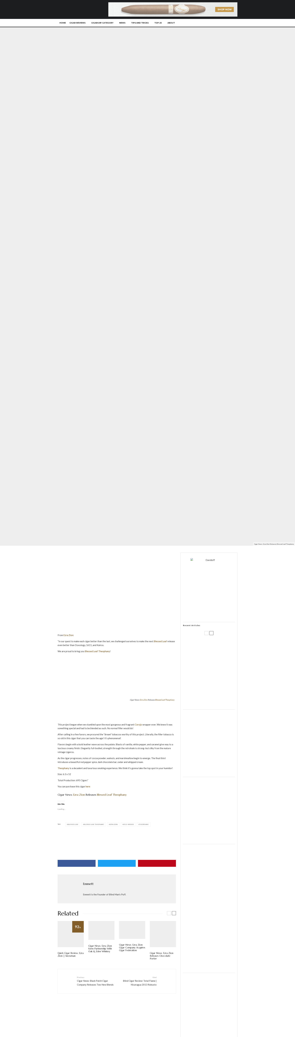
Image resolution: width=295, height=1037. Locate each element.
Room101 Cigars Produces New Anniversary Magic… (213, 687)
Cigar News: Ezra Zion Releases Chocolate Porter (161, 956)
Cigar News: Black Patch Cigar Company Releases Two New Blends (95, 981)
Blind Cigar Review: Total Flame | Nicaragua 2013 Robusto (140, 981)
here (88, 786)
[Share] (77, 863)
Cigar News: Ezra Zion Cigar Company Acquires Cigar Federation (132, 947)
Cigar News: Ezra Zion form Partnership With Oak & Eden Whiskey (100, 949)
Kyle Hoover (77, 514)
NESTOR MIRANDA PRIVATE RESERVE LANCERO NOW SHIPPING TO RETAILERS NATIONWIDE (215, 643)
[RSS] (223, 23)
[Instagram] (213, 23)
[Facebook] (203, 23)
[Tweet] (117, 863)
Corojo (138, 724)
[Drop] (209, 772)
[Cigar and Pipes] (209, 968)
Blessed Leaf (160, 641)
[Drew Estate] (117, 720)
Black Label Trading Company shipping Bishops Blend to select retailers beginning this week (213, 702)
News (122, 23)
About (171, 23)
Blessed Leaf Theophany (94, 824)
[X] (208, 23)
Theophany (169, 700)
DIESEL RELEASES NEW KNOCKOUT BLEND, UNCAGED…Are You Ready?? (215, 673)
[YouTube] (218, 23)
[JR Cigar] (209, 839)
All (59, 514)
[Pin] (157, 863)
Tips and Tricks (140, 23)
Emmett (66, 539)
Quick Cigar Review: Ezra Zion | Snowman (71, 954)
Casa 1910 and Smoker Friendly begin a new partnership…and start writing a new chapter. (214, 658)
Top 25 (158, 23)
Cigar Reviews (77, 23)
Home (62, 23)
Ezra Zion (65, 514)
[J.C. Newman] (117, 835)
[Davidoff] (172, 4)
